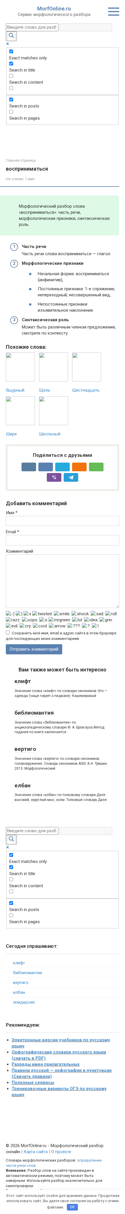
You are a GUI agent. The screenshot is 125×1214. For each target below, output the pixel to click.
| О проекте (59, 1151)
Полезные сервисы (33, 1082)
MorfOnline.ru (54, 9)
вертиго (25, 749)
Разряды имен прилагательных (46, 1064)
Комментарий (19, 551)
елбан (23, 785)
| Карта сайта (34, 1151)
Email (12, 531)
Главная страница (21, 160)
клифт (23, 681)
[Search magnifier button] (11, 36)
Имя (11, 512)
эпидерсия (24, 1002)
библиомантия (34, 712)
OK (72, 1207)
